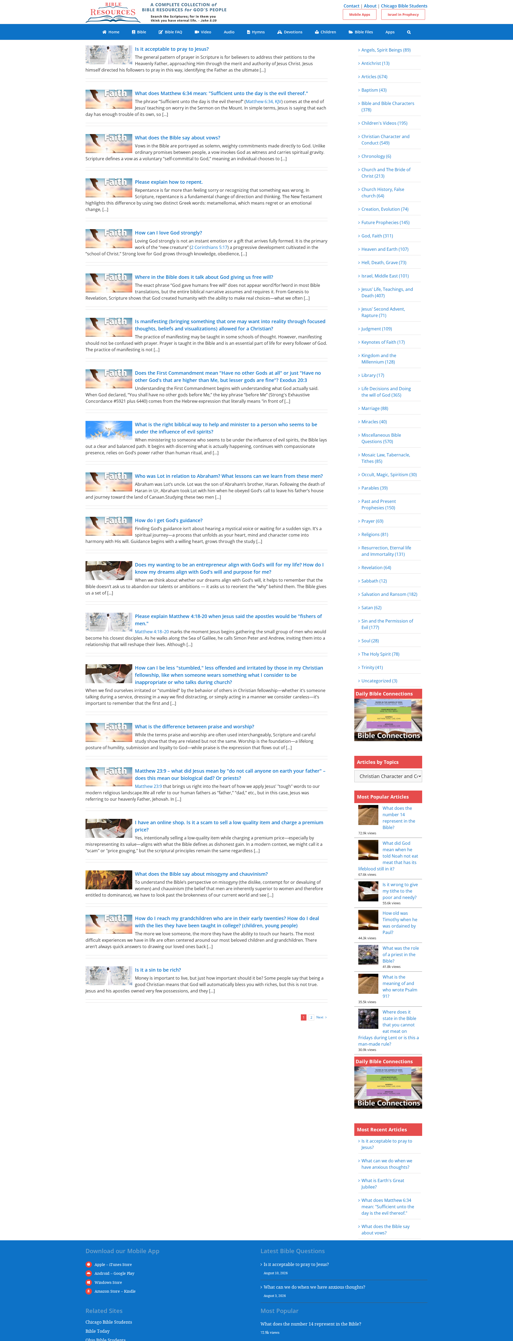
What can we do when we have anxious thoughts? (314, 1287)
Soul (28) (370, 641)
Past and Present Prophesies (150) (379, 504)
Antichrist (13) (376, 63)
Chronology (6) (376, 156)
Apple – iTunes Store (113, 1264)
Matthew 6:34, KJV (263, 101)
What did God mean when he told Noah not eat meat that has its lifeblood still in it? (388, 856)
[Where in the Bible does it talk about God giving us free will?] (109, 282)
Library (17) (373, 375)
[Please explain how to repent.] (109, 187)
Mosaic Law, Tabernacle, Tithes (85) (386, 458)
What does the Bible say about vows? (177, 137)
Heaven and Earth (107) (385, 249)
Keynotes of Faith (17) (383, 342)
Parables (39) (375, 488)
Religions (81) (375, 534)
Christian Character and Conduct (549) (386, 140)
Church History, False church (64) (383, 192)
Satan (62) (372, 608)
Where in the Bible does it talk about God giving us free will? (204, 277)
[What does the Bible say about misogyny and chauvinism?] (109, 879)
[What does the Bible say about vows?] (109, 143)
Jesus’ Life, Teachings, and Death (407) (387, 292)
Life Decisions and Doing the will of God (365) (386, 392)
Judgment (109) (377, 329)
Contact (351, 6)
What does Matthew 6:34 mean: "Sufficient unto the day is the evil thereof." (221, 93)
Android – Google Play (114, 1273)
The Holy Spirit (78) (380, 654)
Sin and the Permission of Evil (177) (387, 624)
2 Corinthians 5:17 (209, 247)
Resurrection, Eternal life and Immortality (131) (386, 551)
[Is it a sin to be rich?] (109, 975)
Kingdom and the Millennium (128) (379, 359)
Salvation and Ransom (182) (389, 594)
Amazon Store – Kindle (115, 1291)
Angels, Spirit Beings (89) (386, 50)
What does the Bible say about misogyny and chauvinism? (201, 874)
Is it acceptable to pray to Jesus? (172, 49)
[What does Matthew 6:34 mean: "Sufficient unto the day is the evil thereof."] (109, 99)
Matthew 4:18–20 (152, 632)
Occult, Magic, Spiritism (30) (389, 475)
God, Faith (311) (377, 236)
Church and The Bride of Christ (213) (386, 173)
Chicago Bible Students (404, 6)
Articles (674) (374, 77)
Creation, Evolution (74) (385, 209)
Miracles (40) (374, 422)
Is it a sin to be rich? (158, 970)
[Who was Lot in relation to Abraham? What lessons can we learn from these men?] (109, 481)
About (370, 6)
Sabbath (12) (374, 581)
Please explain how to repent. (169, 182)
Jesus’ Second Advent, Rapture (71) (383, 312)
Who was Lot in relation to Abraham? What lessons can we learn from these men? (229, 476)
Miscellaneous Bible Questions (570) (381, 438)
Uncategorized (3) (379, 681)
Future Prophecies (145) (386, 222)
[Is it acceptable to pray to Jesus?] (109, 54)
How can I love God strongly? (168, 232)
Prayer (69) (372, 521)
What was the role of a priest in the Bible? (401, 954)
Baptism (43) (374, 90)
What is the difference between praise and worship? (194, 726)
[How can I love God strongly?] (109, 238)
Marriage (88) (375, 408)
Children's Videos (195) (384, 123)
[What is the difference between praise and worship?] (109, 732)
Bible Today (98, 1331)
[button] (409, 32)
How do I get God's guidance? (169, 520)
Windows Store (108, 1282)
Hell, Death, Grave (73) (384, 262)
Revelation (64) (376, 567)
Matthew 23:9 (148, 786)
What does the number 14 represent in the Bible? (311, 1324)
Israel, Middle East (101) (385, 276)
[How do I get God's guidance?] (109, 526)
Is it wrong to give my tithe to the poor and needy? (400, 891)
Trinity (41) (372, 667)
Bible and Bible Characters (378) (388, 106)
